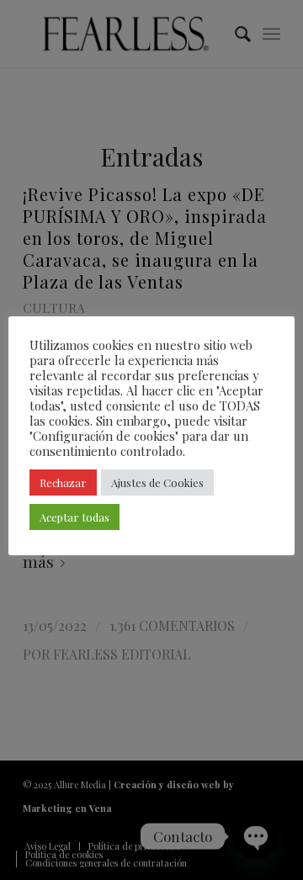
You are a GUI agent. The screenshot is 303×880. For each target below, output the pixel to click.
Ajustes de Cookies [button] (157, 482)
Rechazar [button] (63, 482)
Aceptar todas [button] (74, 517)
